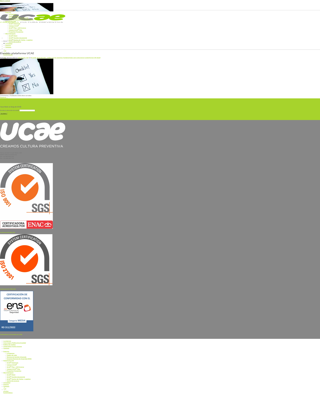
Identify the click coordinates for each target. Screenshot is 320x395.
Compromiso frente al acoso (12, 346)
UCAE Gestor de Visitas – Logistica (20, 40)
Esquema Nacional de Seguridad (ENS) (21, 20)
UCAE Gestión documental (18, 38)
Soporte (8, 45)
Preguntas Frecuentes (16, 32)
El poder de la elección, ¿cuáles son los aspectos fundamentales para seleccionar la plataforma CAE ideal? (66, 58)
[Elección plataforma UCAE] (26, 94)
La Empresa (12, 14)
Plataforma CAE (10, 22)
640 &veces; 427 (23, 58)
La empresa (7, 341)
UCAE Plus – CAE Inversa (17, 28)
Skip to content (5, 1)
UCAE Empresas (14, 24)
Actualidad (8, 44)
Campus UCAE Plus (15, 30)
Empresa (8, 12)
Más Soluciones (10, 34)
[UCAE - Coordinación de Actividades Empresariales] (32, 23)
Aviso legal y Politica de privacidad (14, 343)
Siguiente (4, 97)
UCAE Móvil (13, 36)
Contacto (8, 47)
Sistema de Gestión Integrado (18, 18)
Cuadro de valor (14, 16)
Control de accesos (15, 42)
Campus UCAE (14, 26)
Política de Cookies (9, 345)
